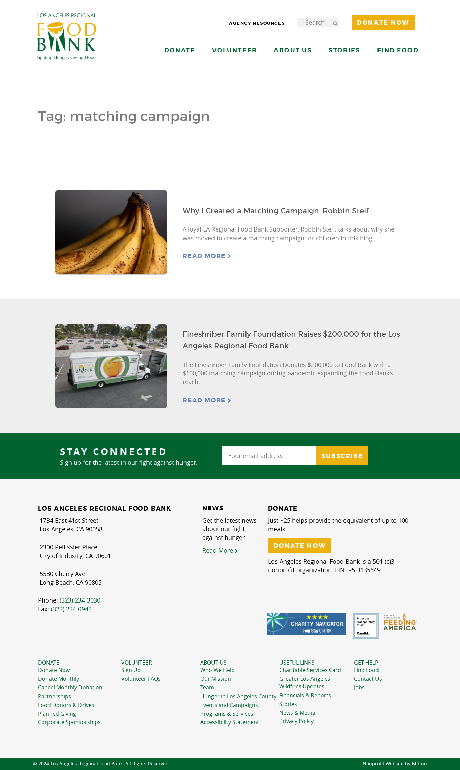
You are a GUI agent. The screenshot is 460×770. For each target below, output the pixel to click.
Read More (205, 256)
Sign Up (131, 670)
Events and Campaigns (229, 705)
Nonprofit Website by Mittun (395, 763)
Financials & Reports (305, 695)
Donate (48, 662)
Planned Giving (57, 713)
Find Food (366, 670)
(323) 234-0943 (71, 609)
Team (207, 687)
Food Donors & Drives (66, 705)
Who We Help (217, 670)
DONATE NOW (299, 546)
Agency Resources (257, 23)
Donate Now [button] (383, 23)
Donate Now (54, 670)
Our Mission (215, 678)
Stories (344, 50)
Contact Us (368, 678)
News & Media (297, 712)
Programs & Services (226, 713)
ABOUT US (213, 662)
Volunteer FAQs (141, 678)
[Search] (335, 22)
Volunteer (136, 662)
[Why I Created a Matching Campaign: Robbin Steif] (111, 232)
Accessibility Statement (229, 722)
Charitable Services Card (310, 670)
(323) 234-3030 (80, 600)
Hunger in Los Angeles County (238, 696)
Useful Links (297, 662)
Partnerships (54, 696)
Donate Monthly (58, 678)
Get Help (366, 662)
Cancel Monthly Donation (70, 687)
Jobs (359, 687)
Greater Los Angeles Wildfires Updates (304, 682)
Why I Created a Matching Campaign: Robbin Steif (276, 210)
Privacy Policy (296, 721)
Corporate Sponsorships (69, 722)
